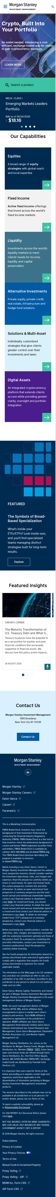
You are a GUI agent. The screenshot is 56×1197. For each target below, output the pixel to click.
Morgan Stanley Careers (17, 792)
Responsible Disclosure (17, 1107)
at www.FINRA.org (39, 851)
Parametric (9, 810)
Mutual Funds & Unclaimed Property (21, 1164)
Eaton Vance (9, 798)
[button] (23, 675)
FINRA (30, 1049)
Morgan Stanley (11, 786)
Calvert (6, 804)
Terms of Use (9, 1158)
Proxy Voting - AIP (13, 1177)
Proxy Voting (9, 1171)
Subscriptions (9, 1140)
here (10, 901)
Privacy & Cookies (12, 1146)
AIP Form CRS (10, 1189)
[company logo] (23, 6)
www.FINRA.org (13, 861)
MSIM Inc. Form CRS (14, 1183)
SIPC (37, 1049)
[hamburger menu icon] (5, 6)
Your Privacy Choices (14, 1152)
